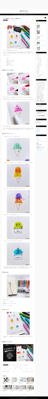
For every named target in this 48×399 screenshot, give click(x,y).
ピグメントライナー (43, 88)
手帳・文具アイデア (39, 58)
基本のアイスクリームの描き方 (10, 60)
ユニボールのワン (24, 129)
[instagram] (24, 397)
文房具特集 (39, 76)
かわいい (45, 82)
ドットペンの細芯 (7, 129)
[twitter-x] (23, 397)
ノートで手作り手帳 (40, 61)
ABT (37, 81)
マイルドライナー (38, 90)
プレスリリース (39, 57)
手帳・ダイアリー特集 (40, 75)
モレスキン (40, 91)
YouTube (37, 138)
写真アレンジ (38, 94)
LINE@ (37, 132)
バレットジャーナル (39, 88)
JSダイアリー (42, 81)
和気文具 (43, 94)
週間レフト (44, 101)
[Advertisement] (24, 4)
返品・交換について (39, 130)
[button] (5, 22)
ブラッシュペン (38, 89)
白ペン (43, 100)
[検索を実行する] (45, 17)
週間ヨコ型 (41, 101)
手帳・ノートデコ (39, 62)
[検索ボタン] (34, 14)
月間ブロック (38, 100)
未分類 (38, 71)
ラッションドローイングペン (39, 92)
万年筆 (41, 93)
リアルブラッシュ (38, 93)
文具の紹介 (38, 66)
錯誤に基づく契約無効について (40, 122)
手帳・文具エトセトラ (40, 63)
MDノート (38, 82)
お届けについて (38, 129)
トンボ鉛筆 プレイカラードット (7, 301)
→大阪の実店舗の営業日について (40, 150)
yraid (40, 82)
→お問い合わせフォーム (39, 107)
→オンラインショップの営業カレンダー (41, 149)
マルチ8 (37, 91)
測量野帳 (41, 100)
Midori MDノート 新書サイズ (7, 305)
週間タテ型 (38, 101)
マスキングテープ (42, 90)
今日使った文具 (9, 62)
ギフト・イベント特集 (40, 74)
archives (39, 81)
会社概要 (37, 121)
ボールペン (42, 89)
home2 (38, 54)
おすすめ (42, 82)
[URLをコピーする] (31, 22)
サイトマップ (38, 123)
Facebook (38, 139)
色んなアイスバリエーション (10, 61)
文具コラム (38, 67)
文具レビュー (38, 70)
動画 (40, 94)
